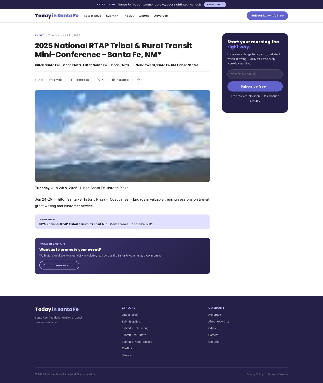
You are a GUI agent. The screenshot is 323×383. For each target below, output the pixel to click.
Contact (213, 341)
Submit (112, 16)
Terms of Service (278, 374)
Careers (213, 335)
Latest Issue (92, 16)
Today (57, 15)
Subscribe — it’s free (267, 15)
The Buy (128, 16)
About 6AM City (218, 321)
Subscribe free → (255, 86)
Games (144, 16)
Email (58, 80)
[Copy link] (138, 80)
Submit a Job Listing (135, 328)
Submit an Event (132, 321)
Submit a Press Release (137, 341)
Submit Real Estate (134, 335)
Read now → (215, 4)
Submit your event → (59, 265)
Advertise (161, 16)
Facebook (82, 80)
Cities (212, 328)
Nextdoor (122, 80)
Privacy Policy (255, 374)
